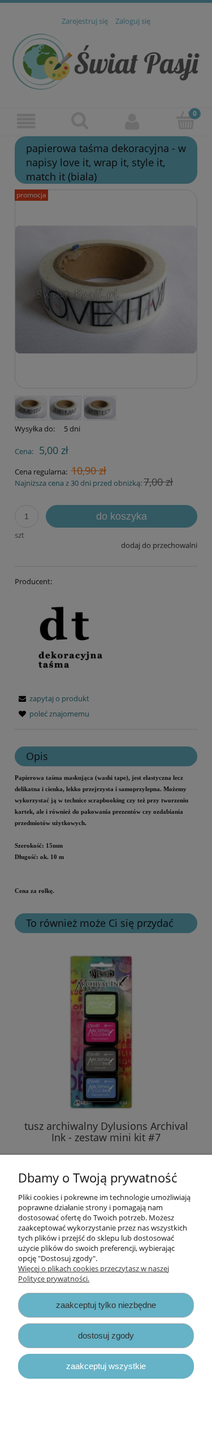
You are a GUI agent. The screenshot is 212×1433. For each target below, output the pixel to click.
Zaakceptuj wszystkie (106, 1366)
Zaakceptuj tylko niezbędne (106, 1305)
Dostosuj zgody (106, 1335)
